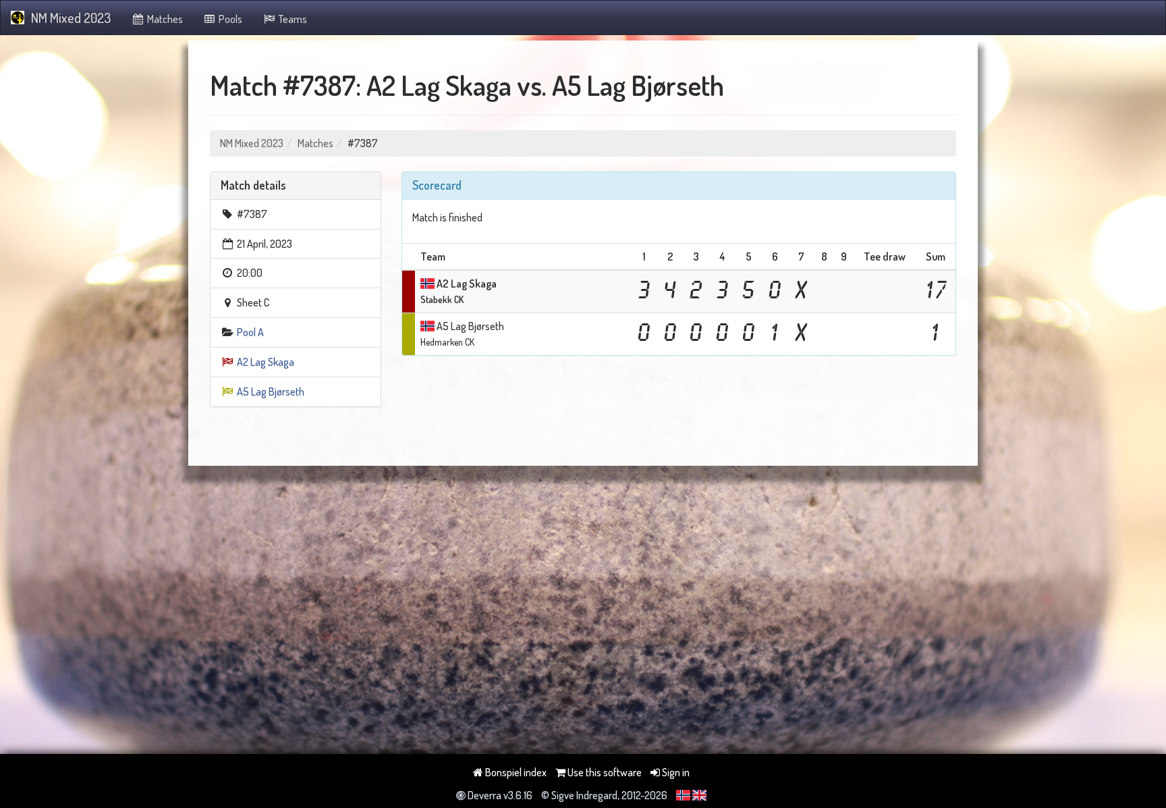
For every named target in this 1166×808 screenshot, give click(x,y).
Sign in (675, 772)
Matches (164, 19)
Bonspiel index (515, 772)
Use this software (603, 772)
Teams (292, 19)
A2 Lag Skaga (265, 362)
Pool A (250, 332)
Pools (229, 19)
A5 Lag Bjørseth (270, 391)
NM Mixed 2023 (71, 17)
